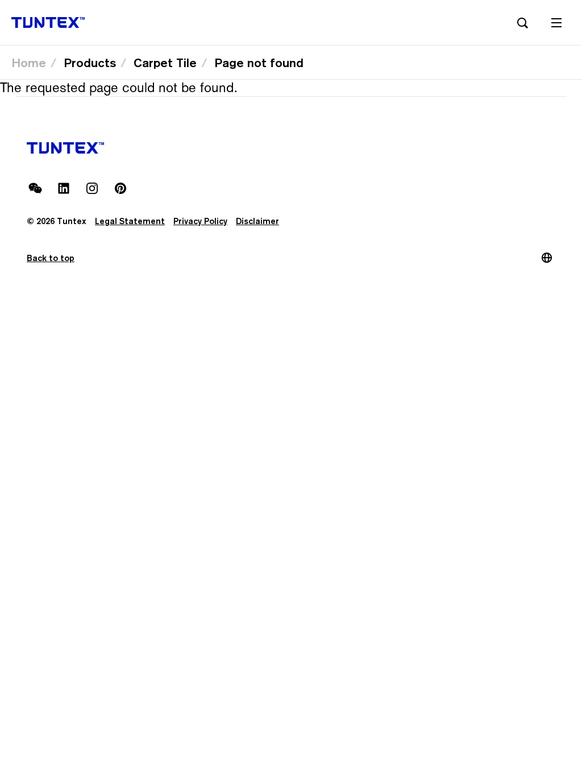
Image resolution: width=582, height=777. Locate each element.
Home (28, 62)
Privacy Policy (200, 221)
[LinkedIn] (63, 188)
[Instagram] (92, 188)
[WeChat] (35, 188)
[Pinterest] (120, 188)
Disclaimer (257, 221)
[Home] (48, 22)
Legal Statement (130, 221)
